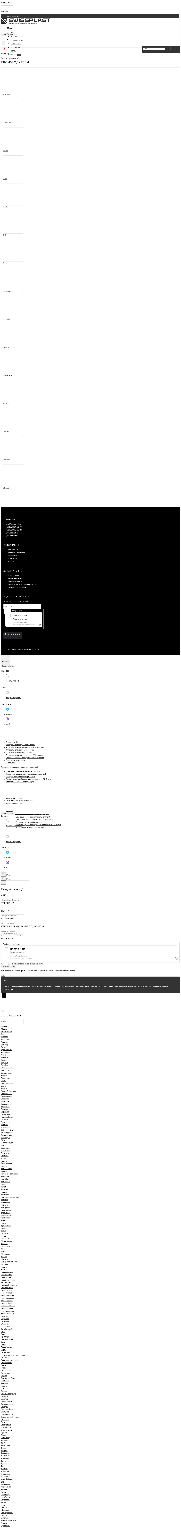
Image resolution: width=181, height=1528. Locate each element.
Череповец (5, 1500)
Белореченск (6, 1073)
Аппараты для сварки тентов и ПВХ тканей (24, 755)
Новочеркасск (7, 1308)
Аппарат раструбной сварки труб (20, 782)
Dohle (5, 235)
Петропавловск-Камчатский (13, 1355)
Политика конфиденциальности (19, 801)
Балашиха (5, 1060)
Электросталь (7, 1513)
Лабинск (4, 1233)
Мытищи (4, 1259)
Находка (4, 1270)
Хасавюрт (5, 1489)
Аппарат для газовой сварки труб (20, 777)
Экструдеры (11, 763)
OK (5, 981)
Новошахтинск (7, 1311)
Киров (3, 1187)
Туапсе (4, 1464)
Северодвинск (7, 1404)
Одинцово (5, 1326)
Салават (4, 1389)
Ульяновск (5, 1474)
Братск (4, 1086)
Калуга (4, 1171)
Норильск (5, 1319)
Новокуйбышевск (8, 1295)
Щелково (5, 1510)
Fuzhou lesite (8, 123)
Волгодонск (6, 1104)
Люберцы (5, 1239)
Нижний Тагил (7, 1288)
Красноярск (6, 1215)
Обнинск (4, 1324)
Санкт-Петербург (8, 1394)
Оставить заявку (8, 34)
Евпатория (5, 1138)
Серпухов (5, 1412)
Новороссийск (7, 1301)
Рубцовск (5, 1381)
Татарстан (5, 1445)
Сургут (4, 1433)
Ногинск (4, 1316)
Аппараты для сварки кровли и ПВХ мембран (25, 747)
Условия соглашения (14, 803)
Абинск (4, 1029)
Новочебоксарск (8, 1306)
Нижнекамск (6, 1282)
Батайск (4, 1065)
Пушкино (5, 1368)
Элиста (4, 1515)
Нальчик (4, 1267)
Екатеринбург (7, 1143)
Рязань (4, 1386)
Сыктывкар (5, 1438)
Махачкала (5, 1246)
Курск (3, 1228)
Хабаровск (5, 1484)
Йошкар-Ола (6, 1164)
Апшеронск (5, 1039)
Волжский (5, 1107)
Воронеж (5, 1112)
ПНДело (6, 488)
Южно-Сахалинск (8, 1520)
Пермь (3, 1350)
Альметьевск (6, 1032)
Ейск (3, 1140)
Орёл (3, 1334)
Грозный (4, 1120)
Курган (4, 1223)
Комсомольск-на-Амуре (11, 1197)
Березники (5, 1078)
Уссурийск (5, 1476)
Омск (3, 1332)
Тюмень (4, 1469)
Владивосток (6, 1094)
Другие (9, 812)
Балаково (5, 1057)
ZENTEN (6, 431)
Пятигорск (5, 1370)
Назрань (4, 1264)
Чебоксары (5, 1495)
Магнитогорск (7, 1241)
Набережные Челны (9, 1262)
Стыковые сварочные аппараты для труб (23, 771)
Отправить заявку (8, 966)
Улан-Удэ (5, 1471)
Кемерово (5, 1182)
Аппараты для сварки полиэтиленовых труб (19, 767)
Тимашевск (5, 1453)
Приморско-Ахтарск (9, 1360)
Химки (3, 1492)
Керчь (3, 1184)
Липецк (4, 1236)
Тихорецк (5, 1456)
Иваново (4, 1156)
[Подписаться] (7, 611)
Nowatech (6, 460)
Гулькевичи (5, 1122)
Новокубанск (6, 1290)
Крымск (4, 1220)
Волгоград (5, 1101)
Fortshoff (6, 319)
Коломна (5, 1195)
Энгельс (4, 1518)
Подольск (5, 1358)
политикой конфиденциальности (29, 964)
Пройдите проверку (13, 611)
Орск (3, 1342)
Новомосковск (7, 1298)
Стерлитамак (6, 1430)
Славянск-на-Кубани (10, 1417)
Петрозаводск (7, 1352)
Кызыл (3, 1231)
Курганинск (6, 1226)
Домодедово (6, 1135)
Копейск (4, 1200)
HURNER (6, 347)
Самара (4, 1391)
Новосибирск (6, 1303)
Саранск (4, 1396)
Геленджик (5, 1114)
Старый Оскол (7, 1427)
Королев (4, 1205)
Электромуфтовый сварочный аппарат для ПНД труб (28, 779)
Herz (5, 179)
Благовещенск (7, 1083)
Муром (4, 1257)
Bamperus (7, 291)
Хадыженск (6, 1487)
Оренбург (5, 1337)
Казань (4, 1166)
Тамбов (4, 1443)
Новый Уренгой (7, 1314)
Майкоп (4, 1244)
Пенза (3, 1345)
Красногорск (6, 1210)
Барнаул (4, 1063)
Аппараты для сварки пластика (19, 752)
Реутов (4, 1376)
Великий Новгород (9, 1091)
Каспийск (5, 1179)
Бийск (3, 1081)
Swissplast (7, 94)
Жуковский (5, 1151)
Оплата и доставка (14, 798)
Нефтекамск (6, 1275)
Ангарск (4, 1037)
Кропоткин (5, 1218)
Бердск (4, 1076)
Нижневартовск (8, 1280)
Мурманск (5, 1254)
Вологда (4, 1109)
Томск (3, 1461)
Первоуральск (7, 1347)
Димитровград (7, 1130)
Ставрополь (6, 1425)
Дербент (4, 1125)
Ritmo (5, 263)
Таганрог (5, 1440)
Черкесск (5, 1502)
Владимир (5, 1099)
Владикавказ (6, 1096)
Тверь (3, 1448)
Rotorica (6, 403)
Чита (3, 1505)
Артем (3, 1047)
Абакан (4, 1026)
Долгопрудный (7, 1132)
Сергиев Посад (7, 1409)
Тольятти (5, 1458)
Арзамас (4, 1042)
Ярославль (5, 1526)
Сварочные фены (13, 742)
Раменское (5, 1373)
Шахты (4, 1508)
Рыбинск (4, 1383)
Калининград (6, 1169)
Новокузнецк (6, 1293)
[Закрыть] (3, 882)
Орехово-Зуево (7, 1339)
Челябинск (5, 1497)
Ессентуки (5, 1148)
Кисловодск (6, 1189)
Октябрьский (6, 1329)
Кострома (5, 1207)
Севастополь (6, 1401)
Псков (3, 1365)
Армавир (4, 1045)
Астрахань (5, 1052)
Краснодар (5, 1213)
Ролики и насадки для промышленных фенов (25, 758)
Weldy (5, 151)
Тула (3, 1466)
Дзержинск (5, 1127)
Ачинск (4, 1055)
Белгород (5, 1070)
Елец (3, 1145)
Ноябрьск (5, 1321)
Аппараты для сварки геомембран (20, 745)
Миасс (4, 1249)
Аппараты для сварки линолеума (20, 750)
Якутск (4, 1523)
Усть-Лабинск (7, 1479)
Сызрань (4, 1435)
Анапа (3, 1034)
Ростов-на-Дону (8, 1378)
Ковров (4, 1192)
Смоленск (5, 1420)
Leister (5, 207)
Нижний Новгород (9, 1285)
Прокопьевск (6, 1363)
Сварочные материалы (15, 760)
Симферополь (7, 1414)
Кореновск (5, 1202)
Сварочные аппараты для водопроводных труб (26, 774)
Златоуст (5, 1153)
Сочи (3, 1422)
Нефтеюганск (7, 1277)
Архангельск (6, 1050)
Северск (4, 1407)
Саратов (4, 1399)
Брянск (4, 1088)
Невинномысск (7, 1272)
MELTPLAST (7, 375)
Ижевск (4, 1158)
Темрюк (4, 1451)
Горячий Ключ (7, 1117)
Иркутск (4, 1161)
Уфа (2, 1482)
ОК (3, 975)
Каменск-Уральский (9, 1174)
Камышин (5, 1176)
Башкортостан (7, 1068)
